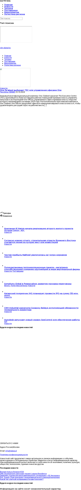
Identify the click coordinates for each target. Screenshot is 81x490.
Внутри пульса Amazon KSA (12, 472)
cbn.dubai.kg (5, 48)
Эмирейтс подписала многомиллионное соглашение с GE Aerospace (30, 475)
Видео (7, 286)
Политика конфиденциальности (14, 455)
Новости (8, 6)
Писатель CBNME (7, 92)
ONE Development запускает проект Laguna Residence (23, 474)
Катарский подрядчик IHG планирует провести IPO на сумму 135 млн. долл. (41, 294)
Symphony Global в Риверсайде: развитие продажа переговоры (38, 284)
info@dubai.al (11, 451)
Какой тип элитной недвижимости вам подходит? (22, 479)
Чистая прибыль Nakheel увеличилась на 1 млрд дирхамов (35, 255)
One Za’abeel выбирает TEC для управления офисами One (30, 90)
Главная (8, 5)
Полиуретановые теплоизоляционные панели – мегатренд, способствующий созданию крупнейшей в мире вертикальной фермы (42, 268)
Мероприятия (11, 12)
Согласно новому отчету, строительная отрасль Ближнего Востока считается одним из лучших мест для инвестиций (40, 241)
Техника (8, 8)
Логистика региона (14, 14)
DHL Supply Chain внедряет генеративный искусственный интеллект (30, 477)
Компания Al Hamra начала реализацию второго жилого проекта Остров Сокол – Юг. (38, 229)
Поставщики (11, 10)
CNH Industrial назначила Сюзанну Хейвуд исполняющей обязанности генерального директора (41, 309)
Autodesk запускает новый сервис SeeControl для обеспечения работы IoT (42, 321)
